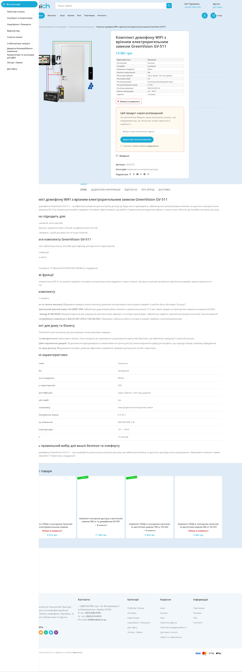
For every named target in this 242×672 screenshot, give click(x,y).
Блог (162, 617)
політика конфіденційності (149, 146)
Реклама (197, 613)
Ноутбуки (131, 613)
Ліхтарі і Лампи (135, 632)
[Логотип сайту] (39, 5)
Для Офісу (132, 627)
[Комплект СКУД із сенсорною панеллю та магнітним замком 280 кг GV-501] (198, 499)
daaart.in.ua (77, 652)
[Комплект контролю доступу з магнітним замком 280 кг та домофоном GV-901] (100, 497)
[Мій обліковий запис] (204, 15)
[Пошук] (169, 5)
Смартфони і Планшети (138, 622)
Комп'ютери (133, 617)
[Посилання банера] (207, 52)
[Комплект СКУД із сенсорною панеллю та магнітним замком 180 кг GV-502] (149, 499)
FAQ (195, 617)
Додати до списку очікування (137, 139)
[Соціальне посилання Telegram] (144, 174)
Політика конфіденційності (173, 627)
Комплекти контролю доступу (81, 27)
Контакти (197, 622)
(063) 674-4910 (93, 616)
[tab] (83, 188)
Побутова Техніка (135, 608)
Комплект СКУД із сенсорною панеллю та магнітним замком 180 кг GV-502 (149, 525)
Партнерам (198, 608)
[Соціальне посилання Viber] (148, 174)
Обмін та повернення (171, 637)
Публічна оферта (168, 622)
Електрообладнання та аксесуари (52, 27)
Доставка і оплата (169, 632)
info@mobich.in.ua (97, 619)
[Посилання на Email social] (137, 174)
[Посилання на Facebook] (130, 174)
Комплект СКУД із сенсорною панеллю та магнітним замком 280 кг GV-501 (198, 525)
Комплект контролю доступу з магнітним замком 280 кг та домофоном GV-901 (100, 520)
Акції (162, 608)
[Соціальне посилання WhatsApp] (141, 174)
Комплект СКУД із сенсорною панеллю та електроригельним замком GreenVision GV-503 (52, 527)
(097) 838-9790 (93, 612)
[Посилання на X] (134, 174)
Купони (164, 613)
